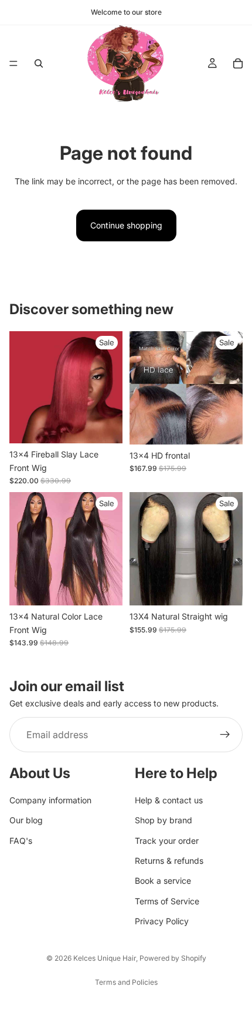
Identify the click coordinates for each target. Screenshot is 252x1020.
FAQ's (20, 841)
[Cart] (238, 63)
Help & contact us (169, 800)
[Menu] (13, 63)
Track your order (167, 841)
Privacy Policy (162, 921)
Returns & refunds (169, 861)
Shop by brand (163, 820)
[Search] (39, 63)
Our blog (26, 820)
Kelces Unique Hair (104, 958)
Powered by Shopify (172, 958)
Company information (50, 800)
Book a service (163, 881)
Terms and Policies (126, 982)
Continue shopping (126, 225)
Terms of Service (167, 901)
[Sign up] (225, 735)
